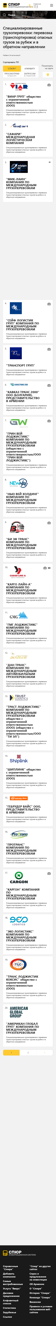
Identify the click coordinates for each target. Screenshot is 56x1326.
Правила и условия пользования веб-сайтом (41, 1309)
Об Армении (37, 1284)
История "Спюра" (40, 1292)
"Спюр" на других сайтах (40, 1268)
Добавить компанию (9, 1275)
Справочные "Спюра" (10, 1268)
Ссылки (7, 1316)
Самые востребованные (13, 1283)
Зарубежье (9, 1312)
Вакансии (35, 1301)
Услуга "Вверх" (12, 1288)
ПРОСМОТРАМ (11, 74)
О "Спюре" (36, 1288)
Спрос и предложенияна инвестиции (38, 1276)
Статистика (9, 1307)
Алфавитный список (10, 1302)
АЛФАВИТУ (29, 68)
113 (35, 6)
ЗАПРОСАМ (30, 74)
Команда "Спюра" (40, 1297)
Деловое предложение (11, 1294)
